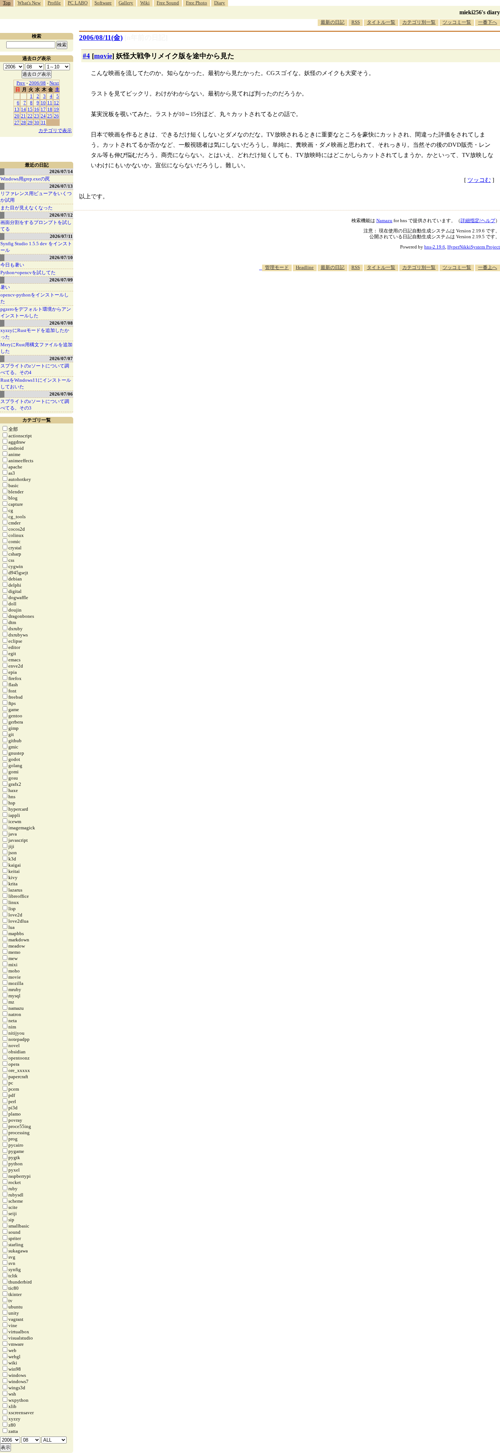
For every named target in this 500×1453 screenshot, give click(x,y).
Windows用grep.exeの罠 (25, 179)
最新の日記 (332, 22)
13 (16, 109)
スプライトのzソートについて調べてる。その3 (34, 405)
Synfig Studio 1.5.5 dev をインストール (36, 247)
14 (23, 109)
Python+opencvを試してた (28, 272)
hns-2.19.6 (434, 247)
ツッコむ (479, 180)
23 (36, 116)
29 (30, 122)
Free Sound (168, 2)
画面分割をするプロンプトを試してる (36, 226)
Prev (20, 83)
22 (30, 116)
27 (16, 122)
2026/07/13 (61, 186)
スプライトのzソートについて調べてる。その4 (34, 369)
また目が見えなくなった (26, 207)
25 (49, 116)
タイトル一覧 (381, 22)
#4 (86, 56)
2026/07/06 (61, 394)
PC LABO (77, 2)
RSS (355, 22)
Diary (219, 2)
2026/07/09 (61, 280)
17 (43, 109)
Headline (305, 267)
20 (16, 116)
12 (56, 102)
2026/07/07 (61, 358)
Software (103, 2)
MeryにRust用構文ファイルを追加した (36, 348)
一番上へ (487, 267)
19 (56, 109)
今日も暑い (12, 265)
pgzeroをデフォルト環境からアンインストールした (35, 312)
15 (30, 109)
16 (36, 109)
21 (23, 116)
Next (54, 83)
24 (43, 116)
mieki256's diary (479, 12)
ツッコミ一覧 (457, 22)
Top (7, 2)
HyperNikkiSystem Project (473, 247)
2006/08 (37, 83)
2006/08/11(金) (101, 37)
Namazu (384, 220)
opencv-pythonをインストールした (34, 298)
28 (23, 122)
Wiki (145, 2)
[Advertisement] (367, 293)
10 (43, 102)
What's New (29, 2)
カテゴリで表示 (55, 130)
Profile (54, 2)
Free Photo (196, 2)
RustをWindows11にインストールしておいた (35, 383)
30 (36, 122)
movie (103, 56)
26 (56, 116)
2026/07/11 (61, 236)
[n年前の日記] (146, 37)
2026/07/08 (61, 323)
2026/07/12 (61, 215)
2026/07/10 (61, 257)
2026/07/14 (61, 171)
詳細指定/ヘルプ (477, 220)
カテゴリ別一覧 (419, 22)
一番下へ (487, 22)
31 (43, 122)
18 (49, 109)
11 (49, 102)
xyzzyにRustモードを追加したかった (34, 334)
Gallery (126, 2)
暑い (5, 287)
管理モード (277, 267)
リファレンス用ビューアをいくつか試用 (36, 197)
